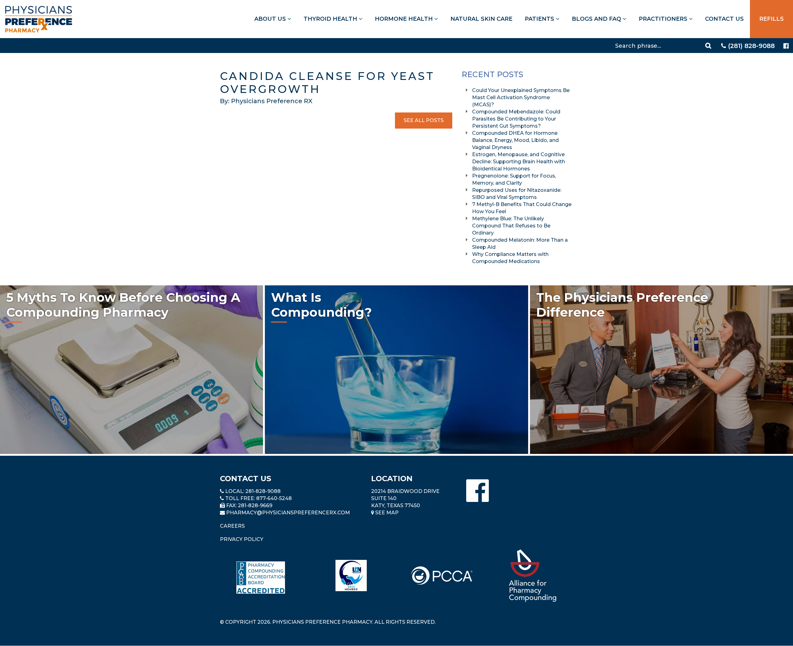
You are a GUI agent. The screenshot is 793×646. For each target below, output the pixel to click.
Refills (771, 18)
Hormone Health (404, 18)
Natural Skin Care (481, 18)
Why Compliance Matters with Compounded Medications (510, 257)
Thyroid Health (331, 18)
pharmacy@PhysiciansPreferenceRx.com (288, 513)
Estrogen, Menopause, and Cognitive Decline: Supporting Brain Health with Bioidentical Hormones (518, 162)
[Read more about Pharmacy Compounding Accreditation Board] (260, 577)
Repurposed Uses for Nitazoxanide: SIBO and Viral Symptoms (516, 193)
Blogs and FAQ (597, 18)
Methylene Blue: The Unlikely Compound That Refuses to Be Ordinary (511, 226)
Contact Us (724, 18)
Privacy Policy (241, 539)
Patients (540, 18)
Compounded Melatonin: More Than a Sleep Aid (520, 243)
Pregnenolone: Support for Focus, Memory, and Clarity (514, 179)
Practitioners (664, 18)
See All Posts (424, 120)
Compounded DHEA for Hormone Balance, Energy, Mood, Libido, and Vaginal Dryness (515, 140)
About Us (270, 18)
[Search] (709, 45)
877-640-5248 (274, 498)
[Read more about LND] (351, 575)
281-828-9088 (263, 491)
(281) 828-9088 (750, 46)
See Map (386, 513)
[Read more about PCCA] (442, 575)
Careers (232, 526)
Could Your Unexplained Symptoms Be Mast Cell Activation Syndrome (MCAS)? (521, 97)
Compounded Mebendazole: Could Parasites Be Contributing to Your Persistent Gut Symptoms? (516, 119)
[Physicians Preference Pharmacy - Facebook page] (786, 46)
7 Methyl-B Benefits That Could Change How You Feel (522, 207)
